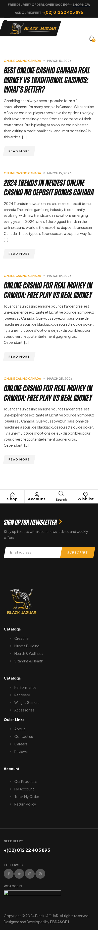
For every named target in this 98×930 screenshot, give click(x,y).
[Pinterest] (40, 874)
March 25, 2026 (60, 379)
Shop (12, 499)
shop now (81, 5)
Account (36, 499)
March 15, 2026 (59, 173)
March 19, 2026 (59, 276)
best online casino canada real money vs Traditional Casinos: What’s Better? (47, 80)
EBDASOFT (60, 921)
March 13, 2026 (59, 61)
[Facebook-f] (9, 874)
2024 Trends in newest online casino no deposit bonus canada (49, 187)
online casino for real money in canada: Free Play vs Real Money (48, 290)
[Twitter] (19, 874)
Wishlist (85, 499)
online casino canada (22, 61)
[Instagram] (30, 874)
